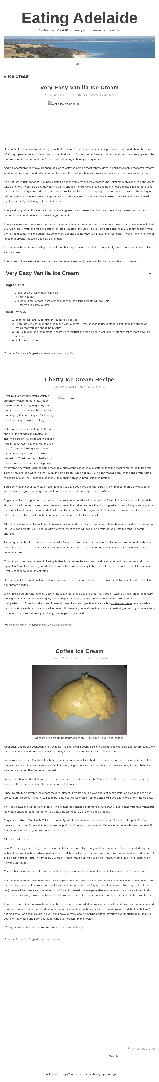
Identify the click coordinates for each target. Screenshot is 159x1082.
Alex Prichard (79, 94)
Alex (82, 386)
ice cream (45, 353)
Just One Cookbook (31, 477)
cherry (42, 624)
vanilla (69, 353)
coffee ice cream (121, 603)
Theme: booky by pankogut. (100, 1074)
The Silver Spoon (77, 746)
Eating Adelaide (80, 17)
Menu (80, 63)
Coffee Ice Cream (80, 651)
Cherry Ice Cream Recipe (79, 379)
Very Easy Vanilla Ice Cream (79, 87)
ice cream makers (49, 792)
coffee (42, 939)
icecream (57, 353)
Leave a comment (102, 94)
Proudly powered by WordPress (61, 1074)
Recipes (21, 353)
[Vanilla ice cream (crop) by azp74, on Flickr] (79, 122)
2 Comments (96, 386)
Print (150, 273)
